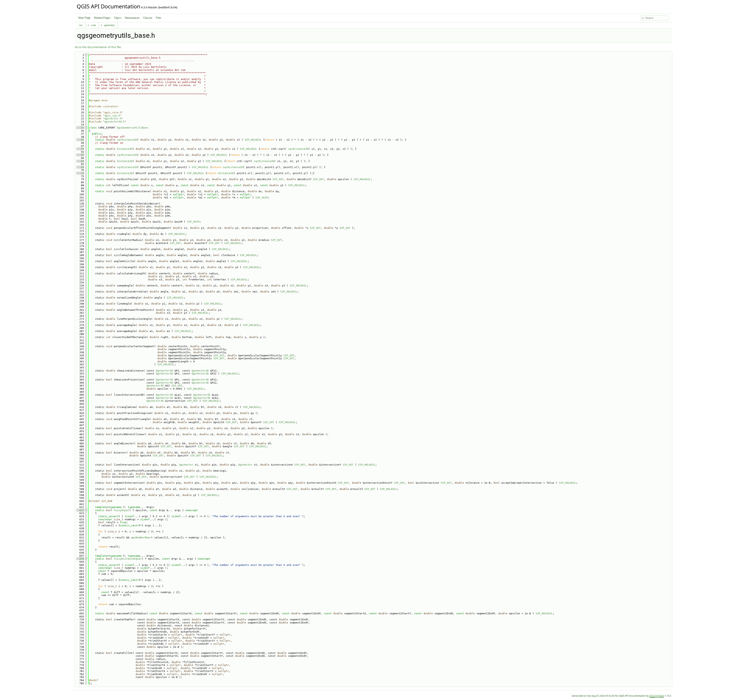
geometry (109, 25)
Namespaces (132, 17)
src (81, 25)
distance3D (124, 148)
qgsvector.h (113, 118)
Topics (117, 17)
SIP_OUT (278, 179)
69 (80, 167)
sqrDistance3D (127, 139)
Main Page (84, 17)
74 (80, 173)
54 (80, 148)
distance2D (124, 161)
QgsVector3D (164, 370)
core (93, 25)
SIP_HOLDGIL (253, 139)
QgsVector (186, 464)
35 (80, 127)
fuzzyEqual (121, 510)
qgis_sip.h (112, 115)
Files (158, 17)
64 (80, 161)
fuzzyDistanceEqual (128, 558)
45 (80, 139)
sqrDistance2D (127, 154)
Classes (147, 17)
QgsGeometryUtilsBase (132, 127)
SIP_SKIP (261, 197)
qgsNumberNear (141, 537)
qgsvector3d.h (114, 121)
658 (80, 558)
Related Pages (102, 17)
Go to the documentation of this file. (98, 47)
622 (80, 510)
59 (80, 154)
